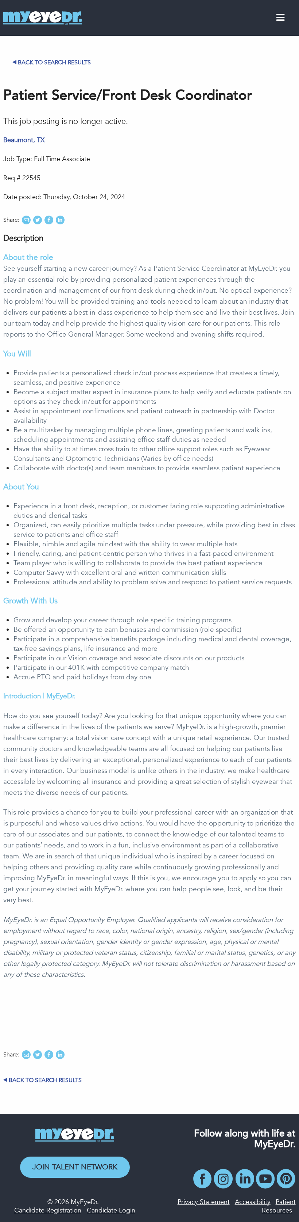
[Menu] (280, 19)
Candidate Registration (47, 1210)
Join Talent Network (74, 1167)
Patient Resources (279, 1206)
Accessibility (253, 1202)
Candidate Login (111, 1210)
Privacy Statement (204, 1202)
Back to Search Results (54, 62)
